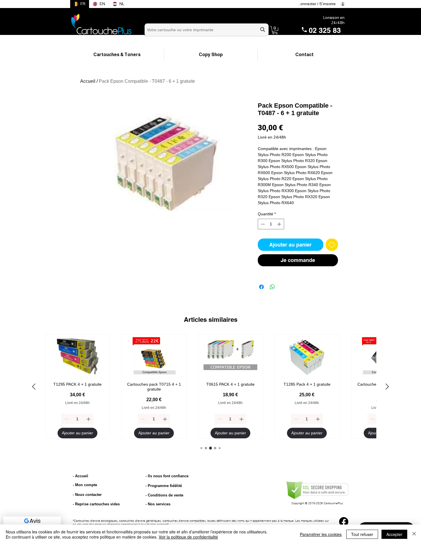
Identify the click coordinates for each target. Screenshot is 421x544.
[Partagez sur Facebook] (261, 286)
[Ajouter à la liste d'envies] (332, 245)
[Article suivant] (387, 386)
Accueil (87, 81)
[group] (210, 386)
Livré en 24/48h (272, 137)
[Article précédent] (34, 386)
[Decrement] (262, 224)
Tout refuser (362, 534)
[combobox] (206, 29)
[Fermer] (414, 534)
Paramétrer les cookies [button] (321, 534)
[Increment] (279, 224)
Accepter (394, 534)
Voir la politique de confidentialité (188, 537)
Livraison (331, 17)
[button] (275, 30)
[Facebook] (343, 521)
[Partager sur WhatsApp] (272, 286)
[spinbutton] (271, 224)
